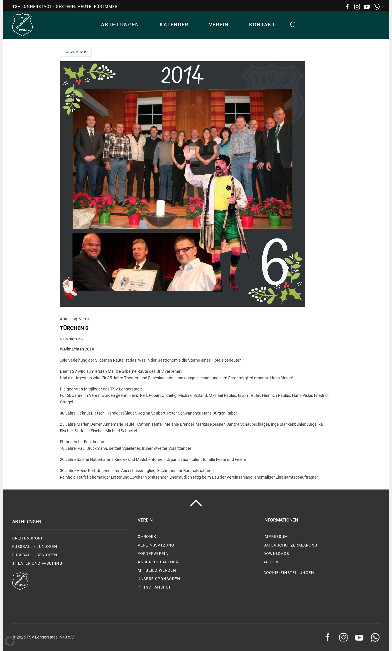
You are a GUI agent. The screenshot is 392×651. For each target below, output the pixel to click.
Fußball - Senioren (34, 555)
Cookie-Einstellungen (288, 572)
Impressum (275, 536)
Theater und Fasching (37, 563)
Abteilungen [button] (120, 24)
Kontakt (262, 24)
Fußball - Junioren (34, 546)
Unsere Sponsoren (159, 578)
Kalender (174, 24)
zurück (78, 52)
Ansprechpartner (158, 562)
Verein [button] (219, 24)
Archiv (271, 562)
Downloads (276, 553)
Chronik (147, 536)
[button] (293, 24)
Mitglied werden (157, 570)
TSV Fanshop (157, 587)
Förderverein (153, 553)
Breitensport (27, 538)
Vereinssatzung (156, 545)
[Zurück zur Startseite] (22, 24)
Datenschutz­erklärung (290, 545)
